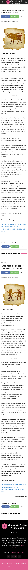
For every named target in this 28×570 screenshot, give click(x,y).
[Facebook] (8, 556)
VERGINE (4, 226)
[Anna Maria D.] (2, 21)
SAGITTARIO (5, 229)
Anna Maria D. (7, 21)
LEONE (24, 224)
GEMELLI (13, 224)
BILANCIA (10, 226)
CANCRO (19, 224)
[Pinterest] (15, 556)
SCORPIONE (17, 226)
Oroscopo (3, 6)
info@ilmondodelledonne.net (16, 552)
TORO (8, 224)
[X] (19, 556)
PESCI (3, 231)
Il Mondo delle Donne (13, 563)
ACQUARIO (21, 229)
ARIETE (3, 224)
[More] (21, 16)
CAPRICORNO (13, 229)
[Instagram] (12, 556)
